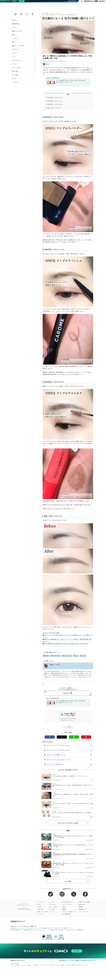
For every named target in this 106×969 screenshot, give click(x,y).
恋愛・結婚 (15, 71)
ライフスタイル (16, 60)
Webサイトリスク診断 (52, 928)
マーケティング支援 (50, 965)
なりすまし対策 (68, 929)
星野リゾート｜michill (18, 45)
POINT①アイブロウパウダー (55, 97)
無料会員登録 (15, 23)
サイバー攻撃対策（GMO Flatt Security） (55, 929)
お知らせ (14, 20)
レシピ (13, 56)
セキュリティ (42, 965)
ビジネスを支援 (35, 965)
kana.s (47, 64)
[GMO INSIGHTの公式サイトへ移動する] (18, 921)
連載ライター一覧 (16, 31)
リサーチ (57, 965)
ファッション (15, 49)
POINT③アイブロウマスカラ (55, 104)
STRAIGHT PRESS (89, 840)
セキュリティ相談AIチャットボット (65, 928)
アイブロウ (48, 179)
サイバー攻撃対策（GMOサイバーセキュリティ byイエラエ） (32, 929)
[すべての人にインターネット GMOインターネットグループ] (94, 1)
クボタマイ (91, 798)
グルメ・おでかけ (16, 67)
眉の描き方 (46, 655)
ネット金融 (68, 965)
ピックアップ (15, 82)
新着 (13, 34)
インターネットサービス (15, 965)
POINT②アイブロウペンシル (55, 101)
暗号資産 (73, 965)
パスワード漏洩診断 (43, 928)
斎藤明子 (91, 816)
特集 (13, 42)
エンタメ (14, 64)
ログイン (14, 27)
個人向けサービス (80, 965)
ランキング (15, 38)
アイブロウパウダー (53, 121)
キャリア (14, 78)
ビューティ (15, 53)
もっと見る (68, 881)
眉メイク (68, 386)
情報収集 (62, 965)
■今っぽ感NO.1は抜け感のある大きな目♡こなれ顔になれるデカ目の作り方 (65, 643)
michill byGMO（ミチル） (48, 13)
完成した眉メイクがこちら (54, 108)
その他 (86, 965)
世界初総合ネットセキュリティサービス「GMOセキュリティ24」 (24, 928)
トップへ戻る (67, 727)
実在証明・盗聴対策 (15, 929)
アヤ (92, 789)
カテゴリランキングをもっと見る (68, 823)
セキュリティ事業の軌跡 (77, 929)
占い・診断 (15, 75)
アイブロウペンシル (54, 254)
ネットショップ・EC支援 (26, 965)
